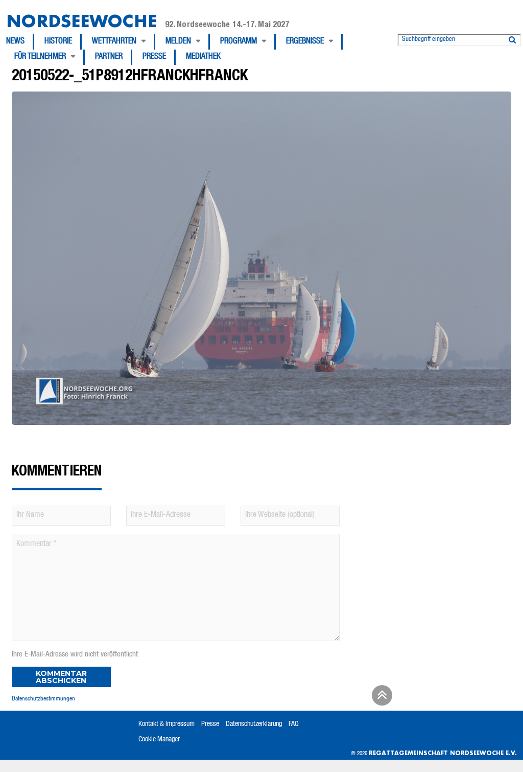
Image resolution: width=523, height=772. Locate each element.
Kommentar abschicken (61, 677)
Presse (154, 57)
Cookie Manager (159, 739)
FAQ (294, 724)
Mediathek (203, 57)
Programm (238, 42)
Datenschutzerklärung (254, 724)
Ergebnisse (305, 42)
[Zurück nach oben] (380, 699)
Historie (58, 42)
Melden (178, 42)
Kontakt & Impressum (166, 724)
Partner (109, 57)
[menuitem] (20, 42)
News (15, 42)
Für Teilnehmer (40, 57)
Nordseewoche (81, 20)
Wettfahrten (114, 42)
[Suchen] (512, 38)
